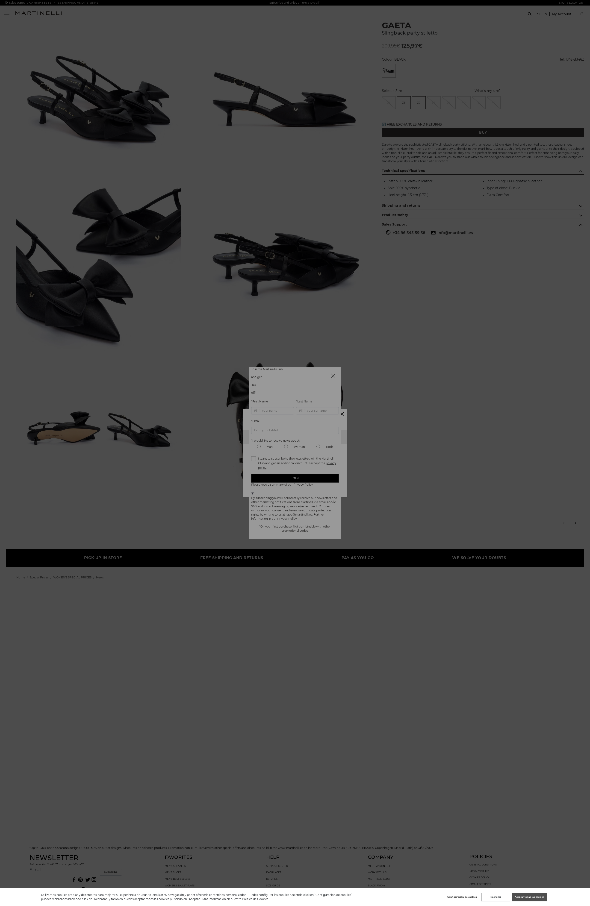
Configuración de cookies (462, 897)
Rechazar (495, 897)
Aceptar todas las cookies (529, 897)
